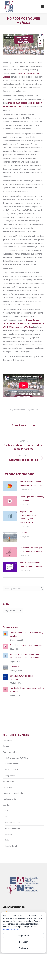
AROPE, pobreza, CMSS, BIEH (17, 758)
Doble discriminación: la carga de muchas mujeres (31, 565)
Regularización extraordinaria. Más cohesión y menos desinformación (28, 517)
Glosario (6, 746)
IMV (6, 811)
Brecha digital (11, 846)
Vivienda (8, 834)
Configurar (23, 948)
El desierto (24, 533)
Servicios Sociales (12, 823)
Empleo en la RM (9, 799)
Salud (7, 840)
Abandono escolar (12, 828)
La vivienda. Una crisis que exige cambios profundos (31, 550)
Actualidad (9, 37)
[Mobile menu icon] (42, 6)
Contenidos (7, 740)
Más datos (7, 805)
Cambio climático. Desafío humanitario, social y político (32, 483)
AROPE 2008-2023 (12, 770)
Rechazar (23, 942)
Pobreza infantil (12, 764)
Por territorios (8, 781)
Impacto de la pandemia (13, 793)
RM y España (10, 776)
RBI (6, 817)
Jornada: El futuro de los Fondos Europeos (23, 677)
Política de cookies (11, 929)
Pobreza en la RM (10, 752)
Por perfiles (7, 787)
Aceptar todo (23, 935)
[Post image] (10, 486)
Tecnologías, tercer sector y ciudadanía (32, 498)
